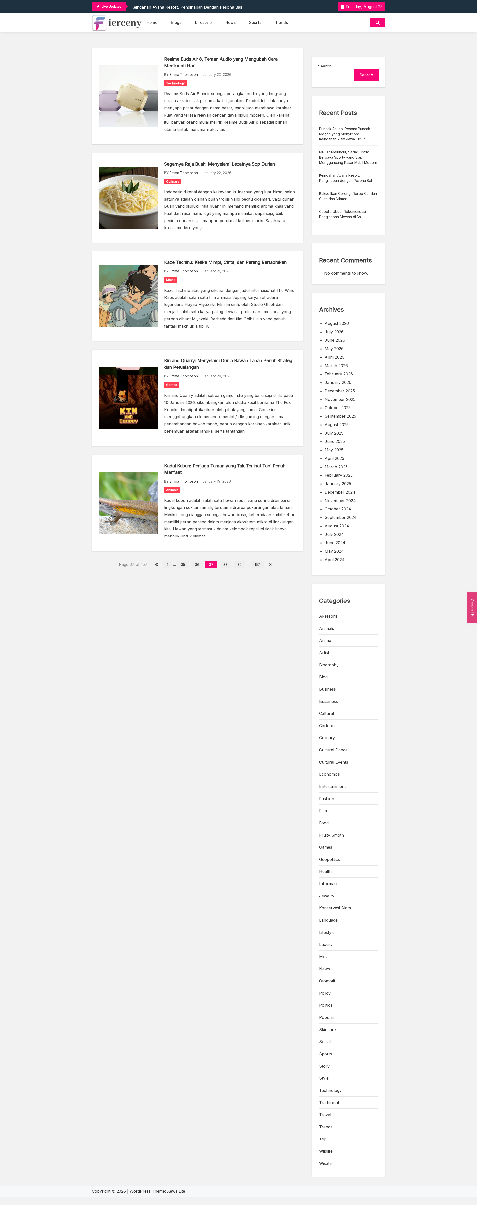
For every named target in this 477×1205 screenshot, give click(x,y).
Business (327, 689)
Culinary (172, 181)
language (328, 920)
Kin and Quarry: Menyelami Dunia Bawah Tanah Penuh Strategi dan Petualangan (228, 364)
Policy (325, 993)
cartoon (327, 725)
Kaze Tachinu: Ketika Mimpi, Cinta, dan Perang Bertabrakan (225, 262)
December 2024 (340, 492)
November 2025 (340, 399)
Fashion (326, 798)
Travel (325, 1114)
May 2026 (334, 348)
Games (171, 385)
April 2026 (334, 357)
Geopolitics (329, 859)
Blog (323, 676)
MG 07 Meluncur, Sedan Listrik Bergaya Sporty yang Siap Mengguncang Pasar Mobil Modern (348, 157)
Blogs (176, 22)
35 (183, 564)
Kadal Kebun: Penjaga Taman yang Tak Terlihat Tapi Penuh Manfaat (224, 469)
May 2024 (334, 551)
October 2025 (338, 407)
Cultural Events (333, 762)
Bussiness (328, 701)
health (325, 871)
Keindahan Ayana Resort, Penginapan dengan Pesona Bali (186, 7)
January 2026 (338, 382)
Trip (323, 1139)
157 (257, 564)
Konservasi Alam (335, 907)
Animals (172, 490)
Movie (170, 280)
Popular (326, 1017)
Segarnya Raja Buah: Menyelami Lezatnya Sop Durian (219, 164)
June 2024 (335, 542)
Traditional (329, 1102)
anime (325, 640)
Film (323, 810)
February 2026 (339, 373)
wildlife (326, 1151)
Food (324, 822)
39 (240, 564)
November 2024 (340, 500)
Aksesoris (328, 616)
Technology (175, 83)
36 (197, 564)
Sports (255, 22)
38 (225, 564)
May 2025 (334, 449)
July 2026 (334, 331)
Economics (329, 774)
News (230, 22)
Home (152, 22)
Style (324, 1078)
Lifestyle (203, 22)
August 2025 (337, 424)
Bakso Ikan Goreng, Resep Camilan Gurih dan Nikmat (348, 196)
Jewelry (326, 895)
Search (325, 66)
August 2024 (337, 525)
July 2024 (334, 534)
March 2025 (336, 466)
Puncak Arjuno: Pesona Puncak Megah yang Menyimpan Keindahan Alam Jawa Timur (344, 134)
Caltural (326, 713)
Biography (329, 664)
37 (211, 564)
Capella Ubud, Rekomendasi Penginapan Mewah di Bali (342, 214)
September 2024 (341, 517)
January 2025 (338, 483)
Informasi (328, 883)
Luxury (326, 944)
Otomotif (327, 980)
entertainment (332, 786)
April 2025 (334, 458)
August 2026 (337, 323)
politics (325, 1005)
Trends (281, 22)
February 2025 (339, 475)
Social (325, 1041)
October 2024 (338, 508)
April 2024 (335, 559)
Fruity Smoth (331, 835)
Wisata (325, 1163)
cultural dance (333, 749)
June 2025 (335, 441)
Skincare (327, 1029)
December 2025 (340, 390)
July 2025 (334, 433)
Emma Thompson (184, 74)
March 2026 (336, 365)
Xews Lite (176, 1191)
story (324, 1066)
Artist (324, 652)
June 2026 (335, 340)
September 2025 (340, 416)
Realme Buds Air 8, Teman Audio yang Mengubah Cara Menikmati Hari (221, 62)
